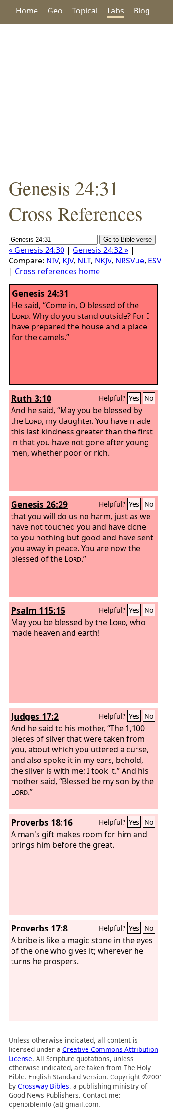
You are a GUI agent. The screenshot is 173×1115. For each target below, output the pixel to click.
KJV (68, 260)
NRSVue (129, 260)
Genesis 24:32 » (100, 250)
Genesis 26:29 (39, 504)
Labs (115, 10)
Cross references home (57, 271)
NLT (84, 260)
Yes (134, 398)
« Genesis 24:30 (36, 250)
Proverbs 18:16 (42, 822)
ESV (154, 260)
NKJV (103, 260)
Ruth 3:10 (31, 398)
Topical (85, 10)
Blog (142, 10)
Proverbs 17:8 (39, 928)
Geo (55, 10)
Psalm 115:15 (38, 610)
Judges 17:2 (35, 716)
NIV (52, 260)
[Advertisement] (86, 99)
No (149, 398)
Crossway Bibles (43, 1085)
